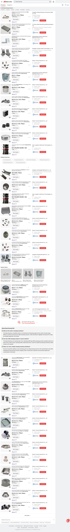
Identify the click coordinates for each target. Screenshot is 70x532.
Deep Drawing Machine (15, 522)
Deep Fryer (42, 522)
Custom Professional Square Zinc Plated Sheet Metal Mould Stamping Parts (21, 467)
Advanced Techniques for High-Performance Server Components (20, 309)
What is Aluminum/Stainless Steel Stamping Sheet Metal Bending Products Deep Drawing (17, 281)
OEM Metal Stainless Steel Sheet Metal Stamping (21, 37)
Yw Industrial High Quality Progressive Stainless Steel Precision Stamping (21, 243)
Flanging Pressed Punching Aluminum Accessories (20, 13)
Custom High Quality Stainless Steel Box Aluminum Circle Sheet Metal (20, 442)
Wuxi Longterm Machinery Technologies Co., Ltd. (42, 145)
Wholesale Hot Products (28, 526)
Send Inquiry (15, 19)
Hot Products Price (19, 526)
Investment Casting (24, 522)
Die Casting (17, 9)
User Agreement (24, 527)
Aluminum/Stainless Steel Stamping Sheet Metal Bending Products (21, 25)
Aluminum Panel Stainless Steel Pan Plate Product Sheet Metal (20, 418)
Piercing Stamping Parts (19, 162)
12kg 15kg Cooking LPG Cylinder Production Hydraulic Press (20, 194)
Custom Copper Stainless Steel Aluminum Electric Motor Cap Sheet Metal (21, 97)
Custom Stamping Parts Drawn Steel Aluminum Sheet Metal (20, 285)
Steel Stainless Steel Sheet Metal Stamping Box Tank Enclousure (21, 206)
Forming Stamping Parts (17, 159)
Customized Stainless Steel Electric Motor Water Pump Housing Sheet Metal (21, 491)
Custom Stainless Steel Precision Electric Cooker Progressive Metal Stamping (21, 182)
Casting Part (8, 9)
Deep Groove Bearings (34, 522)
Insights (44, 526)
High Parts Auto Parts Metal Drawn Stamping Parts (21, 382)
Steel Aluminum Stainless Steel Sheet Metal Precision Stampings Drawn (20, 430)
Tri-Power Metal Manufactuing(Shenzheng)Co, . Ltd (43, 25)
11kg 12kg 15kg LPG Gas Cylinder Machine (21, 145)
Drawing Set (2, 9)
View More (27, 515)
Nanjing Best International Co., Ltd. (40, 297)
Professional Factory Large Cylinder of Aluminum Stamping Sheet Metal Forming (20, 455)
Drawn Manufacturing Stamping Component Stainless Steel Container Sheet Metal (21, 133)
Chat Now (36, 20)
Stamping (12, 9)
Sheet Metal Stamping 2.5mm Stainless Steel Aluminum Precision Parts (20, 109)
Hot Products (11, 526)
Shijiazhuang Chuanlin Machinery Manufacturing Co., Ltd (39, 37)
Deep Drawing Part (5, 522)
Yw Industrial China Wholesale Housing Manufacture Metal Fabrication (20, 219)
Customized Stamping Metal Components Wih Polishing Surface (20, 297)
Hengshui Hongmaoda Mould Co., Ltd (40, 254)
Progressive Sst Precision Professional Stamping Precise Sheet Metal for (21, 231)
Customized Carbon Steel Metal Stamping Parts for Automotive (21, 358)
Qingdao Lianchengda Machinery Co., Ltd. (41, 170)
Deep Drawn (47, 522)
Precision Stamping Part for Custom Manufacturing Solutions (20, 170)
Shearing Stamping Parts (7, 162)
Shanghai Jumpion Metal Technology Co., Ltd (42, 48)
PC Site (40, 526)
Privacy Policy (31, 527)
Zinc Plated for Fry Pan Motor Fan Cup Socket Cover (21, 85)
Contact (36, 527)
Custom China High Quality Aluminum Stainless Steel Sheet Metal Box (21, 394)
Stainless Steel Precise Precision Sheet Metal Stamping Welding (20, 370)
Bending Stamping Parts (43, 159)
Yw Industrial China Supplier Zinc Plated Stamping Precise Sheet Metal (20, 61)
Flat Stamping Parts (6, 159)
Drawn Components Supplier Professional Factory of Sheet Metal (21, 479)
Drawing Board (22, 9)
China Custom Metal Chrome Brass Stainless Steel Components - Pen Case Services (20, 406)
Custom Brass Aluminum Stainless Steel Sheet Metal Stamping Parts (21, 255)
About (18, 527)
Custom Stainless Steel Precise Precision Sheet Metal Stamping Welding (21, 73)
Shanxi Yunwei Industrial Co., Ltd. (39, 60)
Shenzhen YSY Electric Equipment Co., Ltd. (42, 357)
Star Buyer (36, 526)
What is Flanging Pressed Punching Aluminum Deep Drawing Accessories (6, 281)
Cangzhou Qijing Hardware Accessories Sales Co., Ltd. (42, 13)
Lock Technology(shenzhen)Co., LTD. (40, 309)
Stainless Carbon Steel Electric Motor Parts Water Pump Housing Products (20, 121)
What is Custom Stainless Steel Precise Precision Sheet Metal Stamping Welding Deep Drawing (39, 281)
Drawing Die (27, 9)
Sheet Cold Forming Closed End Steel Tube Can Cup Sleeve (21, 503)
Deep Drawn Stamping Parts (30, 159)
